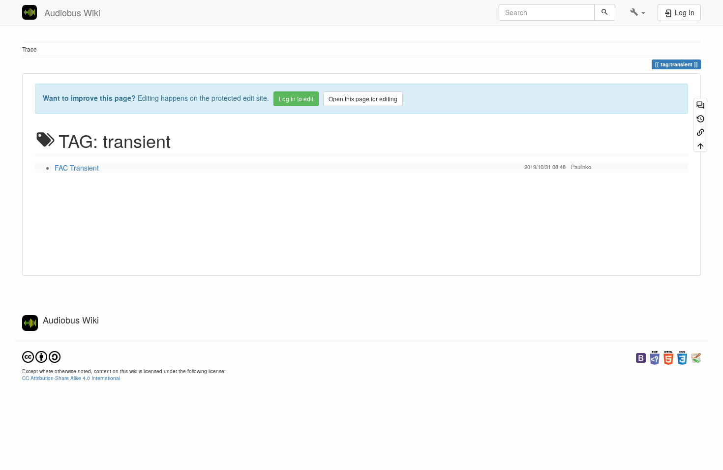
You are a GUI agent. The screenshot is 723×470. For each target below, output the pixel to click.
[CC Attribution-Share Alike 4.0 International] (41, 356)
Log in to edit (296, 98)
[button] (638, 12)
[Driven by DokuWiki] (696, 356)
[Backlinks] (700, 131)
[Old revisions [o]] (700, 118)
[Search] (604, 12)
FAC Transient (77, 168)
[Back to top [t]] (700, 145)
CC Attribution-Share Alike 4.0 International (71, 378)
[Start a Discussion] (700, 104)
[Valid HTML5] (668, 356)
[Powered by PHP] (655, 356)
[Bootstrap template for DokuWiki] (641, 356)
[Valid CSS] (682, 356)
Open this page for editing (363, 98)
